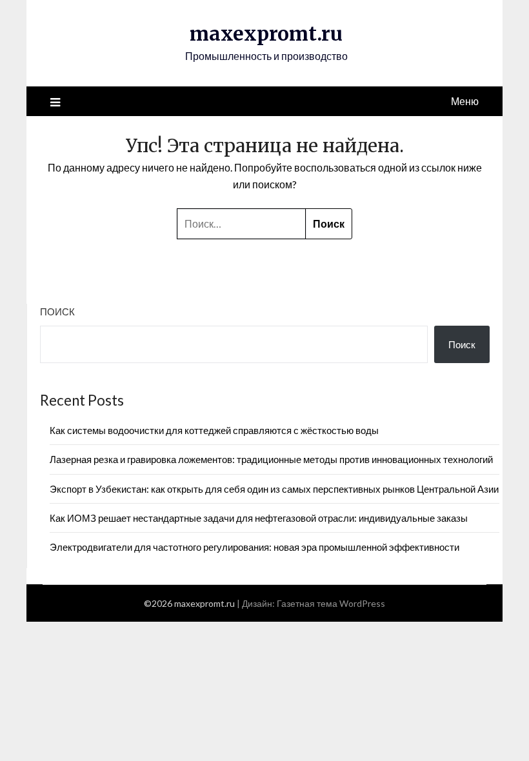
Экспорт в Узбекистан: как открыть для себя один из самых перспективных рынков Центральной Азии (274, 489)
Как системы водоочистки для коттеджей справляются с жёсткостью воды (214, 430)
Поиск (57, 311)
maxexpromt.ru (266, 33)
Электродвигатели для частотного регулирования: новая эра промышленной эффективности (254, 547)
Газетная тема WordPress (331, 603)
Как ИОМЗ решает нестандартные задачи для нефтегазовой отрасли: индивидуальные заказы (259, 518)
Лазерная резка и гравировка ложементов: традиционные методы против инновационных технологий (271, 459)
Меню (465, 101)
